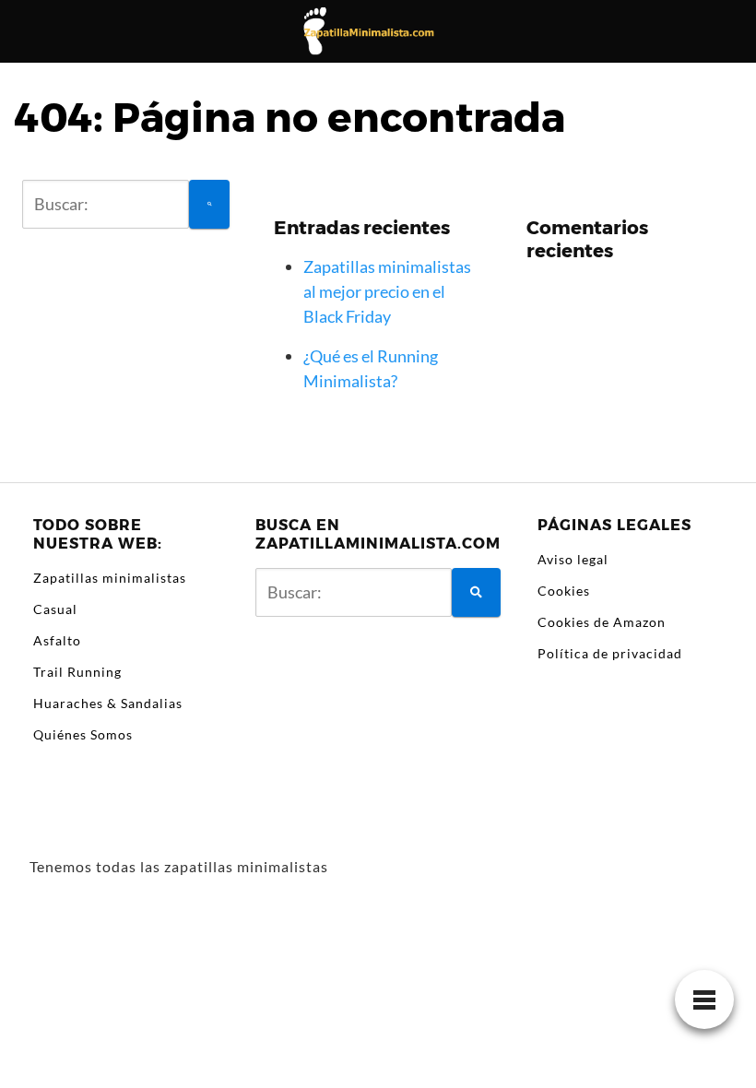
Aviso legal (572, 559)
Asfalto (57, 640)
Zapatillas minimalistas (109, 577)
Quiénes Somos (83, 734)
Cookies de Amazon (601, 622)
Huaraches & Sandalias (108, 703)
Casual (55, 609)
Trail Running (77, 672)
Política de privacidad (609, 653)
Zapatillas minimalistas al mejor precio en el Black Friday (387, 291)
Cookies (563, 590)
